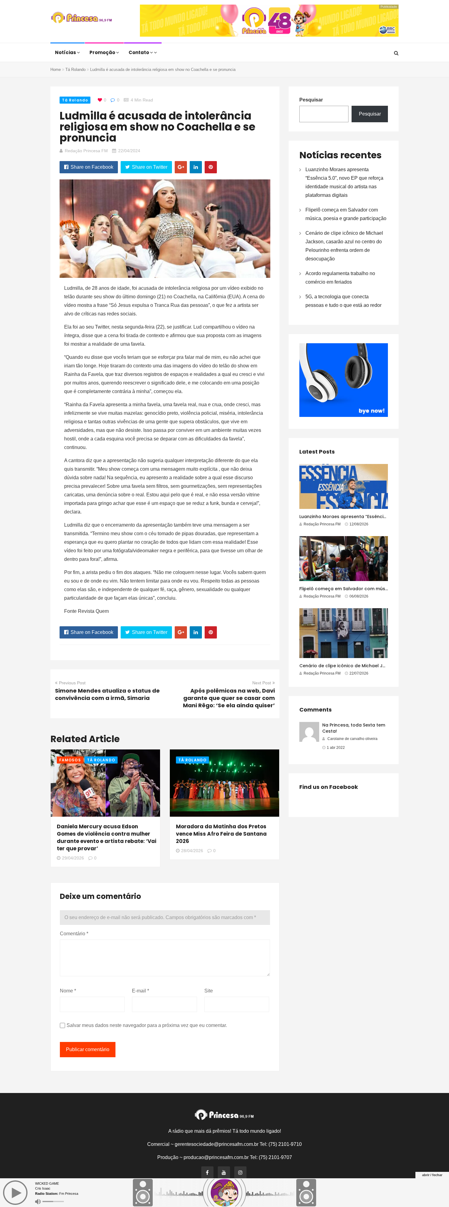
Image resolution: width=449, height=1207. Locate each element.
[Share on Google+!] (181, 167)
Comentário (74, 933)
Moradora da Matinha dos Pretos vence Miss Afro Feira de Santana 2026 (221, 834)
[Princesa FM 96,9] (81, 18)
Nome (68, 990)
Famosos (70, 760)
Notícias (66, 52)
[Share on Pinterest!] (211, 167)
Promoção (102, 52)
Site (208, 990)
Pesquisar (311, 99)
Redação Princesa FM (86, 150)
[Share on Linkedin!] (196, 167)
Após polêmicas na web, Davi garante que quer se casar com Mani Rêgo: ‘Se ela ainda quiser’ (229, 698)
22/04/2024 (129, 150)
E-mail (140, 990)
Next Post (261, 682)
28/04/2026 (192, 850)
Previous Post (72, 682)
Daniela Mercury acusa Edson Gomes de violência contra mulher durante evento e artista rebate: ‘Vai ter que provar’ (106, 837)
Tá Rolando (75, 69)
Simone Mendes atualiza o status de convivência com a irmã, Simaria (107, 694)
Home (55, 69)
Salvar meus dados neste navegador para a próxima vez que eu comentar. (147, 1025)
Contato (139, 52)
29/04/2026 (73, 858)
